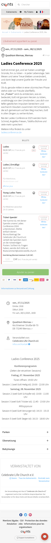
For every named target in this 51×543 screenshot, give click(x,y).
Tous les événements (27, 478)
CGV (22, 520)
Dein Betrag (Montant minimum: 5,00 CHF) (16, 255)
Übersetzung (9, 440)
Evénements (16, 32)
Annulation (12, 523)
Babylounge (8, 449)
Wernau (27, 328)
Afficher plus (8, 186)
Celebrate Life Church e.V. (17, 475)
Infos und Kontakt (20, 344)
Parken (6, 432)
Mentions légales (10, 520)
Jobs (20, 523)
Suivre (14, 478)
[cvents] (7, 4)
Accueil (5, 32)
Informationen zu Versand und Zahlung (17, 288)
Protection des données (36, 520)
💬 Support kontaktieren (25, 538)
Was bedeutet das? (43, 154)
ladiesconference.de (11, 132)
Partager (47, 55)
